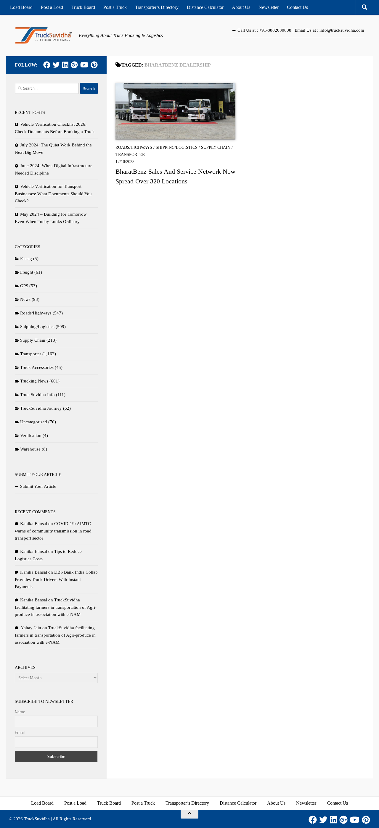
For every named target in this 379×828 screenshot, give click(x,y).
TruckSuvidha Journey (41, 408)
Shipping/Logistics (176, 147)
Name (20, 711)
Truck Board (83, 7)
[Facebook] (46, 64)
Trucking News (34, 381)
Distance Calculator (205, 7)
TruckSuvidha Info (37, 394)
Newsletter (268, 7)
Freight (26, 272)
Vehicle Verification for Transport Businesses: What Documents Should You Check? (53, 193)
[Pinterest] (94, 64)
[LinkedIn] (65, 64)
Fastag (26, 258)
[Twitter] (56, 64)
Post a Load (52, 7)
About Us (241, 7)
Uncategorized (33, 421)
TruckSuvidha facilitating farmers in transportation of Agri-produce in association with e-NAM (56, 607)
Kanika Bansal (33, 523)
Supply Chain (215, 147)
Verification (30, 435)
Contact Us (297, 7)
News (25, 299)
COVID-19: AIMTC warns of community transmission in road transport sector (53, 530)
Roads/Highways (133, 147)
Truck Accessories (37, 367)
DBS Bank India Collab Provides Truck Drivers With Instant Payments (56, 579)
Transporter (130, 154)
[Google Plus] (74, 64)
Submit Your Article (38, 486)
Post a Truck (115, 7)
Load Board (21, 7)
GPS (24, 285)
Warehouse (30, 449)
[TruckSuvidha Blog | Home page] (44, 35)
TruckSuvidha (37, 818)
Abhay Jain (30, 627)
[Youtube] (84, 64)
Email (20, 732)
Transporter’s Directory (157, 7)
